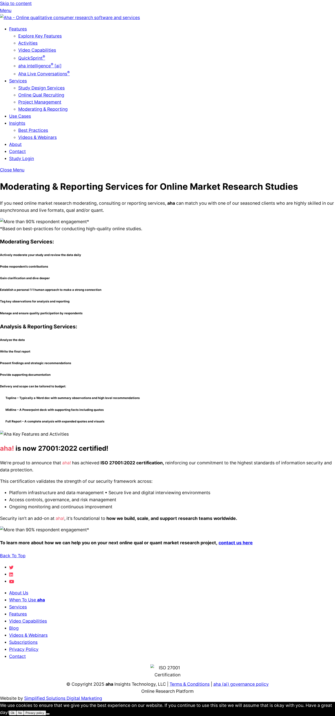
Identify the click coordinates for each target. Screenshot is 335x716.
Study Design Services (41, 88)
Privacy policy (35, 713)
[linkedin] (11, 574)
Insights (17, 123)
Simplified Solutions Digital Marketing (63, 698)
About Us (18, 593)
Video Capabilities (37, 50)
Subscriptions (23, 642)
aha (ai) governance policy (241, 684)
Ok (13, 713)
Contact (17, 151)
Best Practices (33, 130)
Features (18, 29)
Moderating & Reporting (43, 109)
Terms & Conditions (190, 684)
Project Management (39, 102)
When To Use (27, 600)
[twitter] (11, 567)
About (15, 144)
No (20, 713)
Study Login (21, 158)
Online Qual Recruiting (41, 95)
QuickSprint (31, 58)
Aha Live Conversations (44, 74)
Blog (14, 628)
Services (18, 81)
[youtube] (11, 581)
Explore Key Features (40, 36)
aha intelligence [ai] (40, 66)
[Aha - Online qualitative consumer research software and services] (70, 17)
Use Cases (20, 116)
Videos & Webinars (37, 137)
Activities (28, 43)
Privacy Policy (24, 649)
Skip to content (16, 3)
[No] (48, 714)
